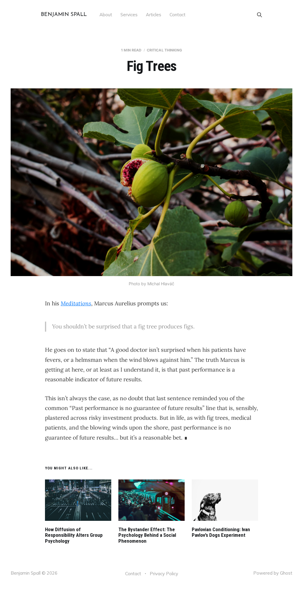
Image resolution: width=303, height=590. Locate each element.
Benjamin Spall (63, 15)
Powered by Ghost (272, 573)
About (105, 14)
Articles (153, 14)
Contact (178, 14)
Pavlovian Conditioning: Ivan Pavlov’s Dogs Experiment (221, 532)
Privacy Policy (164, 573)
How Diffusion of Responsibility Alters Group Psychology (74, 535)
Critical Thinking (164, 50)
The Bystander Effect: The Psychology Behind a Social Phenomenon (147, 535)
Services (129, 14)
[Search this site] (259, 14)
